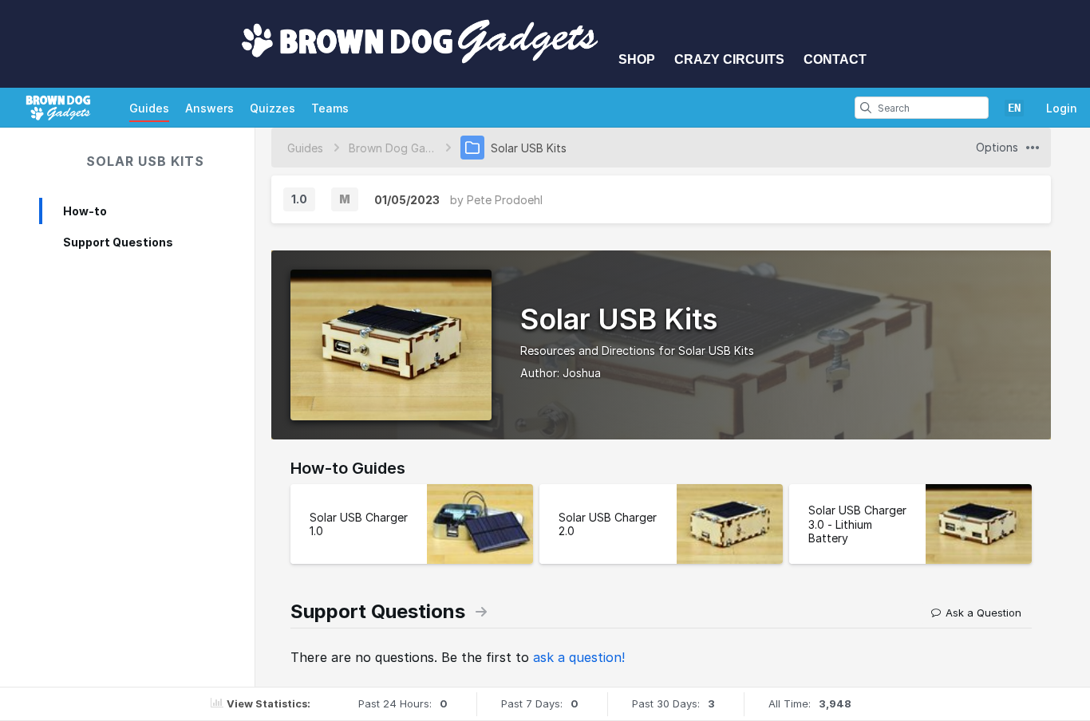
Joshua (582, 373)
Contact (835, 59)
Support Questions (118, 242)
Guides (149, 108)
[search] (866, 108)
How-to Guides (347, 468)
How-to (85, 211)
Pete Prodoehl (505, 200)
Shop (636, 59)
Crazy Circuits (729, 59)
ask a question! (579, 657)
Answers (209, 108)
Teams (330, 108)
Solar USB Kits (145, 161)
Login (1061, 108)
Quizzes (272, 108)
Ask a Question (983, 612)
